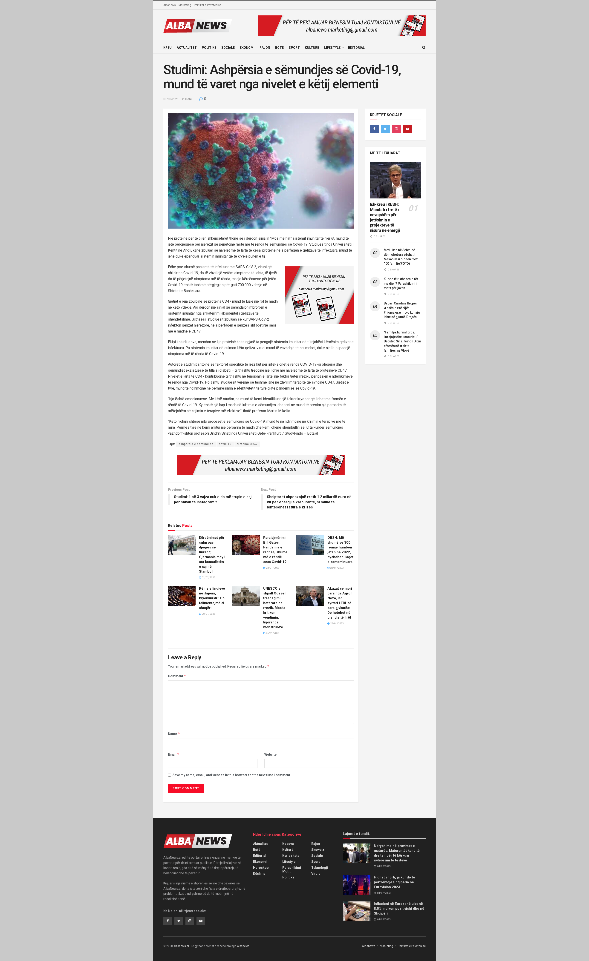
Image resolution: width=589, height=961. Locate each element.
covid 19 (225, 444)
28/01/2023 (272, 567)
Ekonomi (247, 47)
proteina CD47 (247, 444)
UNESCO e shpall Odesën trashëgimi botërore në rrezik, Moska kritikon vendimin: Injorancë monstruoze (274, 607)
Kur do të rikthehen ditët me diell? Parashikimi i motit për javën (401, 283)
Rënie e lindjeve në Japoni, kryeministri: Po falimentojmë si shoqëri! (212, 598)
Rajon (265, 47)
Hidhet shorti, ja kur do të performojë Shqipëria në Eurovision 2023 (394, 882)
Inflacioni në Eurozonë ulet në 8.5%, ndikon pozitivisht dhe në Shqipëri (399, 908)
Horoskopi (261, 867)
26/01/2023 (272, 633)
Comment (177, 676)
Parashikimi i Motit (292, 869)
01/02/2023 (208, 577)
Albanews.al (181, 946)
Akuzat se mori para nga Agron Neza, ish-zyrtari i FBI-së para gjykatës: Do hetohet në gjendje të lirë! (339, 603)
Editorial (356, 47)
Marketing (185, 5)
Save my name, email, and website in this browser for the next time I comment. (232, 775)
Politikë (209, 47)
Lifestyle (332, 47)
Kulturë (312, 47)
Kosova (288, 844)
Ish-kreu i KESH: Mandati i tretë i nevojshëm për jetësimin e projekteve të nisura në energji (385, 217)
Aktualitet (187, 47)
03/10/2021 (171, 99)
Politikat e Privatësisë (207, 5)
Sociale (228, 47)
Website (270, 754)
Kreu (167, 47)
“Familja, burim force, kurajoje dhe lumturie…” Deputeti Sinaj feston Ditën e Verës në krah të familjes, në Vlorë (402, 341)
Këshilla (259, 873)
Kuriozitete (290, 856)
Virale (315, 873)
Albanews (169, 5)
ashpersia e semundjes (196, 444)
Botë (279, 47)
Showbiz (317, 850)
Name (174, 734)
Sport (294, 47)
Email (173, 754)
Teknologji (319, 867)
